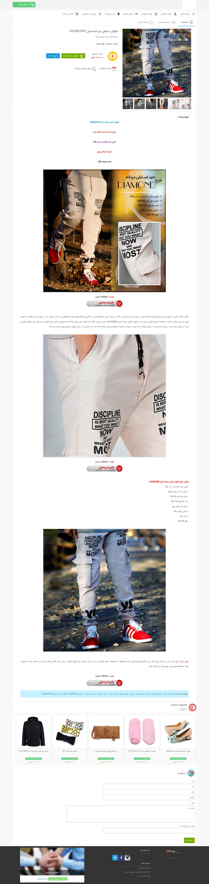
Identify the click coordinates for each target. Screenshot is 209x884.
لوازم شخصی (166, 14)
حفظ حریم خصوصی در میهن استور (137, 872)
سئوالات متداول (144, 868)
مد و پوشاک (110, 14)
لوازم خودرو (128, 14)
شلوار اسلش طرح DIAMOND (54, 694)
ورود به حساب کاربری (58, 879)
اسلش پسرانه (90, 694)
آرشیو (183, 709)
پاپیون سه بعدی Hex (69, 751)
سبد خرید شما (24, 5)
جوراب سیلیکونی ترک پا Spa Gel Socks (142, 751)
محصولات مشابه (164, 22)
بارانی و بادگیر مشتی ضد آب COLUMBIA (33, 751)
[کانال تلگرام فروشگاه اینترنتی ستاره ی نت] (115, 858)
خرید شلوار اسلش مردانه (156, 694)
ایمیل (193, 792)
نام (194, 781)
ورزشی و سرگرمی (89, 14)
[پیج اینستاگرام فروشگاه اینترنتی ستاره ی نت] (127, 858)
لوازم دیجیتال (146, 14)
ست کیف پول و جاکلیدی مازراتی (106, 751)
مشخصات (184, 22)
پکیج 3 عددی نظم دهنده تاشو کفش (178, 751)
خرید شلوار (102, 694)
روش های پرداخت (143, 876)
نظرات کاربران (142, 22)
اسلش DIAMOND (76, 694)
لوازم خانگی (185, 14)
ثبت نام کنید (41, 879)
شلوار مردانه (173, 694)
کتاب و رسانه (68, 14)
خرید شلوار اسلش (137, 694)
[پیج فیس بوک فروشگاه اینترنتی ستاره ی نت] (121, 858)
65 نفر (50, 56)
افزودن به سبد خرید (70, 56)
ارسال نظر (189, 840)
